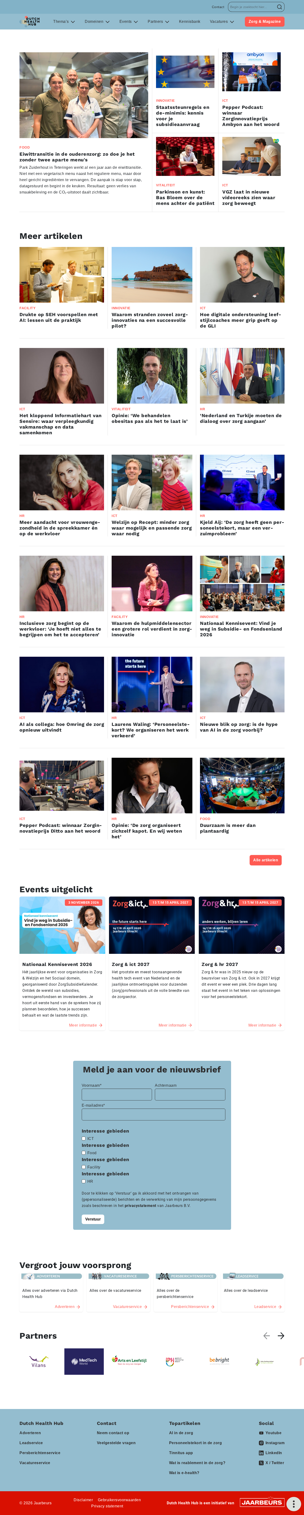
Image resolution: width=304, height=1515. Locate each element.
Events (126, 21)
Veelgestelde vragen (116, 1443)
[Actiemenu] (293, 1504)
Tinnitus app (181, 1453)
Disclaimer (83, 1500)
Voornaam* (92, 1085)
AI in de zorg (181, 1433)
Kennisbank (189, 21)
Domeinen (94, 21)
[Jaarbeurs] (262, 1502)
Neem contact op (113, 1433)
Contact (218, 7)
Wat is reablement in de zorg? (197, 1463)
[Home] (29, 22)
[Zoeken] (280, 7)
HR (90, 1181)
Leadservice (31, 1443)
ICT (90, 1139)
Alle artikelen (265, 860)
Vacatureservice (34, 1463)
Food (92, 1153)
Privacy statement (107, 1506)
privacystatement (141, 1205)
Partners (156, 21)
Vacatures (219, 21)
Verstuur (93, 1219)
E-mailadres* (93, 1105)
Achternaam (165, 1085)
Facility (93, 1167)
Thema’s (61, 21)
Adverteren (30, 1433)
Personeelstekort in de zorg (195, 1443)
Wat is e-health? (184, 1473)
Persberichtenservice (39, 1453)
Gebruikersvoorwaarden (119, 1500)
